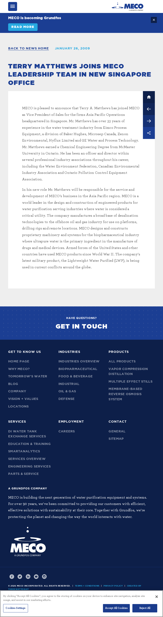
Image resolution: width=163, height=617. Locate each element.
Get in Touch (82, 326)
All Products (122, 361)
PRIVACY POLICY (113, 586)
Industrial (69, 384)
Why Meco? (19, 369)
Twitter (19, 576)
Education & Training (29, 444)
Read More (22, 27)
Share (149, 133)
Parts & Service (23, 473)
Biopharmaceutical (77, 369)
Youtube (36, 576)
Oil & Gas (67, 391)
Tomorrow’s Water (27, 376)
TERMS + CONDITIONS (87, 586)
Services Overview (27, 459)
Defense (66, 399)
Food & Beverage (75, 376)
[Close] (156, 596)
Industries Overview (79, 361)
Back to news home (28, 48)
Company (17, 391)
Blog (13, 384)
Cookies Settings (15, 608)
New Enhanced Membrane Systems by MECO (149, 121)
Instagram (44, 576)
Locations (18, 406)
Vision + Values (23, 399)
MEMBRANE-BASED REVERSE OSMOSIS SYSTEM (125, 394)
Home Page (18, 361)
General (117, 431)
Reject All (144, 608)
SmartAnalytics (24, 451)
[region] (81, 603)
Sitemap (116, 438)
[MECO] (127, 6)
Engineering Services (29, 466)
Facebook (11, 576)
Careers (66, 431)
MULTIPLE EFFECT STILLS (130, 381)
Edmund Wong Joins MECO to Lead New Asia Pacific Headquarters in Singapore (149, 109)
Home (149, 97)
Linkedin (28, 576)
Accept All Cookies (116, 608)
